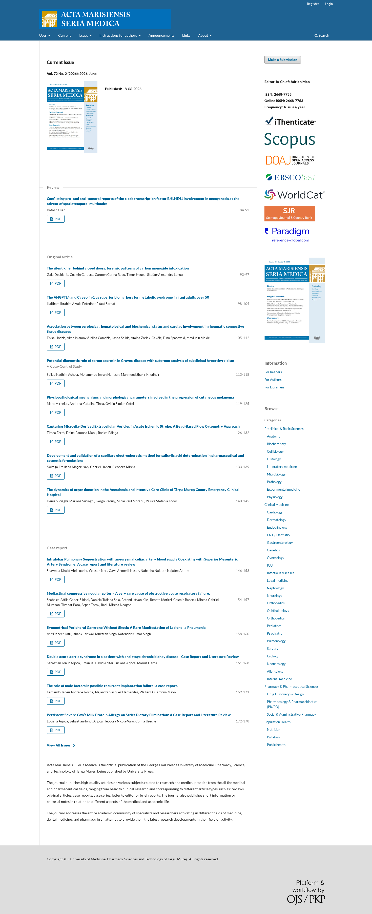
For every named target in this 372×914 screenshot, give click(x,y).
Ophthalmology (278, 611)
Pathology (274, 482)
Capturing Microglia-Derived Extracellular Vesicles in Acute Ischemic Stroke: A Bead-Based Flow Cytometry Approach (143, 426)
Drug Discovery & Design (285, 694)
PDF (57, 219)
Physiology (275, 497)
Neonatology (276, 664)
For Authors (273, 380)
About (203, 35)
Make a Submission (282, 60)
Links (186, 35)
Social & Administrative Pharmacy (291, 714)
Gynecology (275, 558)
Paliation (273, 737)
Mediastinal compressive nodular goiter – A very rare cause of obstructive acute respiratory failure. (128, 593)
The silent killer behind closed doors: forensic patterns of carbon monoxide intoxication (118, 268)
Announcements (161, 35)
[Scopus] (289, 148)
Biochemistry (276, 444)
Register (313, 4)
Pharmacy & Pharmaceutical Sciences (291, 686)
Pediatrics (274, 626)
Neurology (274, 596)
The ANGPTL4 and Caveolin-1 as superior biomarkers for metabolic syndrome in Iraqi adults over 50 (128, 297)
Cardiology (275, 512)
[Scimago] (289, 220)
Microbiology (276, 474)
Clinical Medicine (276, 505)
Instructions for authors (118, 35)
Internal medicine (279, 679)
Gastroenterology (280, 543)
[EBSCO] (290, 182)
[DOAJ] (290, 164)
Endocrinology (277, 527)
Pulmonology (276, 641)
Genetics (273, 550)
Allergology (275, 671)
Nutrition (273, 730)
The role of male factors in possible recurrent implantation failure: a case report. (112, 685)
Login (329, 4)
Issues (84, 35)
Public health (276, 745)
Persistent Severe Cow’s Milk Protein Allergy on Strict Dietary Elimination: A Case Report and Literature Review (139, 715)
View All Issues (58, 745)
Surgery (272, 649)
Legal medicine (277, 580)
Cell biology (275, 451)
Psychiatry (274, 633)
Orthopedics (276, 603)
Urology (272, 656)
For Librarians (274, 387)
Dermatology (276, 520)
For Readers (273, 372)
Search (323, 35)
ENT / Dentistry (278, 535)
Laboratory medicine (282, 467)
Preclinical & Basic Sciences (284, 429)
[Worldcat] (294, 199)
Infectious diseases (280, 573)
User (43, 35)
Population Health (277, 722)
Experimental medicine (283, 489)
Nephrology (275, 588)
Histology (274, 459)
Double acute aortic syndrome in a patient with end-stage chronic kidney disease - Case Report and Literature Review (143, 656)
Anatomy (273, 436)
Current (64, 35)
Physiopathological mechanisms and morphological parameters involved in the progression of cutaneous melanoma (140, 397)
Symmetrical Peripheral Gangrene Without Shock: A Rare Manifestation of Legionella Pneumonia (126, 627)
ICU (270, 565)
